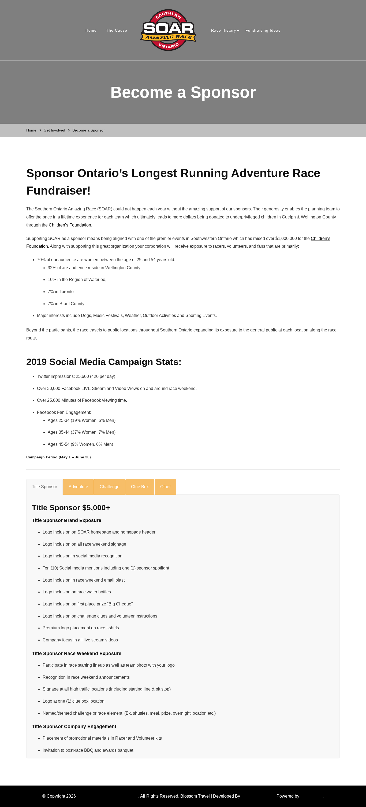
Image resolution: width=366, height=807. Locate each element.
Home (91, 30)
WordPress (311, 796)
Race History (223, 30)
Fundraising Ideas (263, 30)
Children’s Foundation (70, 225)
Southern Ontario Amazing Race (107, 796)
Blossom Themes (257, 796)
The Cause (116, 30)
